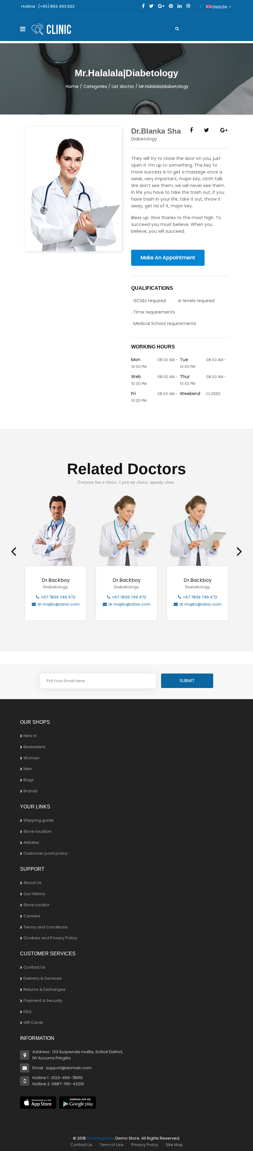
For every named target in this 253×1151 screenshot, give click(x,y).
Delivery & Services (42, 978)
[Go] (177, 29)
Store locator (36, 905)
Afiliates (31, 842)
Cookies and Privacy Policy (50, 938)
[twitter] (151, 6)
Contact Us (34, 967)
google (223, 132)
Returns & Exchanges (44, 989)
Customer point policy (45, 853)
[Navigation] (22, 29)
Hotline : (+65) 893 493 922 (48, 6)
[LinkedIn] (179, 6)
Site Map (174, 1145)
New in (30, 736)
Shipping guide (38, 820)
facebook (191, 132)
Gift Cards (33, 1022)
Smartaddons (100, 1138)
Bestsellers (34, 747)
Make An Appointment (167, 257)
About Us (32, 883)
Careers (31, 916)
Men (27, 769)
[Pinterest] (171, 6)
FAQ (27, 1012)
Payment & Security (42, 1000)
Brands (30, 791)
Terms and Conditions (45, 927)
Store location (37, 831)
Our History (34, 894)
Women (31, 758)
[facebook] (143, 6)
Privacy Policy (144, 1145)
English (220, 7)
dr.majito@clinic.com (58, 604)
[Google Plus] (161, 6)
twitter (206, 132)
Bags (28, 780)
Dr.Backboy (56, 580)
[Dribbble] (188, 6)
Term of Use (112, 1145)
